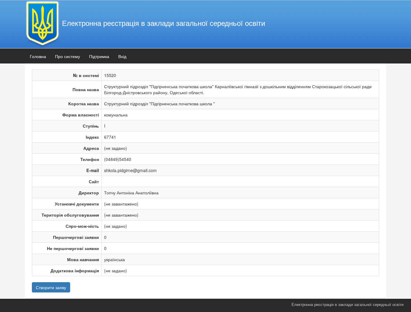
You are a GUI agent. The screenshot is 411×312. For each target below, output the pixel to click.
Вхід (122, 56)
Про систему (67, 56)
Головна (38, 56)
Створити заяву (51, 287)
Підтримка (99, 56)
